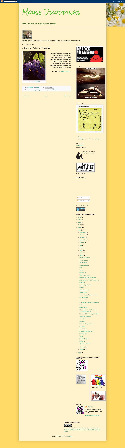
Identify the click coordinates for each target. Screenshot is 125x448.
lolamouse (79, 428)
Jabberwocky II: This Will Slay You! (89, 280)
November (83, 235)
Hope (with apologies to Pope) (88, 295)
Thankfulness (83, 262)
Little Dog (82, 326)
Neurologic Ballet (84, 265)
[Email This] (46, 88)
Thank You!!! (83, 292)
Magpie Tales (65, 71)
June (81, 247)
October (82, 237)
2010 (79, 352)
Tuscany (81, 270)
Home (46, 96)
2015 (79, 219)
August (82, 242)
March (82, 255)
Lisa (80, 267)
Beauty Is (82, 341)
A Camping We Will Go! (85, 331)
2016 (79, 217)
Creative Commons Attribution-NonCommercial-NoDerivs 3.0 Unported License (82, 429)
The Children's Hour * (85, 316)
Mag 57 (35, 90)
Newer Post (26, 96)
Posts (80, 197)
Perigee (81, 287)
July (81, 245)
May (81, 250)
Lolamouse (90, 407)
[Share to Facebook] (51, 88)
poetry (45, 90)
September (83, 240)
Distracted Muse (84, 300)
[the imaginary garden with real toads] (98, 400)
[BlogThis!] (47, 88)
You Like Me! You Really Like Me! (88, 314)
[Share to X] (49, 88)
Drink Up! (82, 282)
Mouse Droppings (51, 12)
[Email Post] (42, 87)
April (81, 253)
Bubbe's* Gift (83, 334)
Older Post (67, 96)
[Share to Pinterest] (53, 88)
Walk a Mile (82, 305)
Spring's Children (84, 338)
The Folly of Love (84, 275)
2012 (79, 227)
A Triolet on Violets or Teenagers (89, 302)
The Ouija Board (84, 290)
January (82, 349)
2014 (79, 222)
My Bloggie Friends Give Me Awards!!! (88, 139)
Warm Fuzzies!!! (83, 260)
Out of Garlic (83, 329)
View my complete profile (92, 415)
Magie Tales (41, 90)
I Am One (82, 321)
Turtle (81, 336)
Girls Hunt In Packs (84, 257)
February (82, 347)
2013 (79, 225)
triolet (53, 90)
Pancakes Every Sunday (86, 324)
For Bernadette (83, 297)
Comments (81, 200)
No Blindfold (83, 307)
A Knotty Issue (83, 319)
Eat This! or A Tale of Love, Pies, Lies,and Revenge (88, 310)
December (83, 232)
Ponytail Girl (82, 272)
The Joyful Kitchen (84, 343)
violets (57, 90)
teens (49, 90)
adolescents (30, 90)
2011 (79, 230)
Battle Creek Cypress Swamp (87, 277)
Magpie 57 (37, 81)
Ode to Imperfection (85, 285)
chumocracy (79, 145)
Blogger (70, 436)
